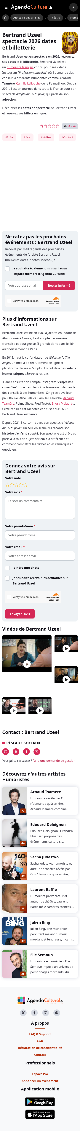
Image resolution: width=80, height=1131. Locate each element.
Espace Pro (40, 1074)
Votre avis (13, 492)
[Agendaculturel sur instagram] (45, 1012)
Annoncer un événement (40, 1081)
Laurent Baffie (43, 889)
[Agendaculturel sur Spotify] (56, 1012)
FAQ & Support (40, 1034)
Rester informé (59, 285)
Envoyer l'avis (20, 614)
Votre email (14, 547)
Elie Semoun (41, 954)
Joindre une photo (26, 568)
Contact (40, 1055)
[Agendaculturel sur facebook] (34, 1012)
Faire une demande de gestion (54, 761)
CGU (40, 1041)
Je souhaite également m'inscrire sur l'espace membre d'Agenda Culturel (40, 271)
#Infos (9, 137)
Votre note (13, 478)
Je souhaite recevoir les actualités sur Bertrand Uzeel (40, 580)
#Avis (27, 137)
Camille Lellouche (28, 83)
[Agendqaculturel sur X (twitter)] (23, 1012)
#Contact (67, 137)
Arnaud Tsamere (45, 791)
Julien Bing (40, 922)
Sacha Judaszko (44, 857)
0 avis (72, 126)
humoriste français (20, 67)
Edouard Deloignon (48, 824)
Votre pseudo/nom (19, 526)
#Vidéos (46, 137)
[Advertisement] (40, 186)
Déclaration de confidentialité (40, 1048)
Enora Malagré (62, 403)
